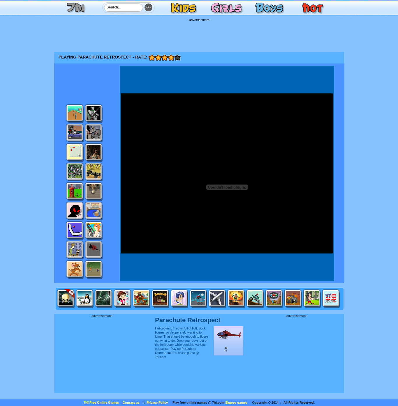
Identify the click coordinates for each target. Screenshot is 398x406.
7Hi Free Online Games (101, 402)
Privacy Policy (157, 402)
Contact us (131, 402)
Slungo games (236, 402)
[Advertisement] (199, 35)
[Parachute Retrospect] (228, 328)
